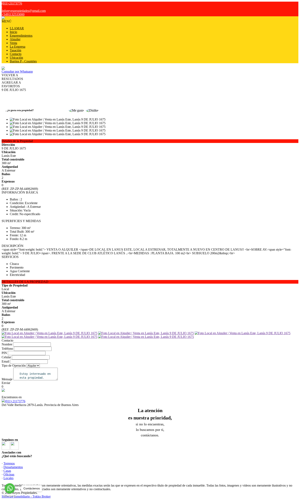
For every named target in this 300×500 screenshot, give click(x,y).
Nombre (7, 344)
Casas (7, 470)
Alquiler (15, 39)
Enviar (6, 383)
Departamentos (13, 467)
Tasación (15, 50)
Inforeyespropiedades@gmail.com (24, 10)
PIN (4, 353)
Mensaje (7, 379)
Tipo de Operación (14, 365)
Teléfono (7, 348)
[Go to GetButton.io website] (9, 496)
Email (5, 361)
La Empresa (17, 46)
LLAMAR (17, 28)
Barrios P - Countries (23, 61)
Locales (8, 478)
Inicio (13, 32)
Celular (6, 357)
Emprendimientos (21, 35)
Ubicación (16, 57)
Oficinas (8, 474)
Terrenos (9, 463)
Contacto (15, 54)
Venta (13, 43)
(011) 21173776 (15, 401)
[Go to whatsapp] (10, 488)
